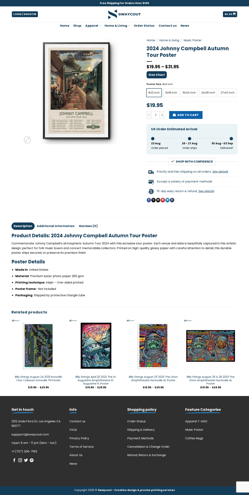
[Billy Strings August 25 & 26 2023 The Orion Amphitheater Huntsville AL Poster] (211, 346)
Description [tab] (23, 226)
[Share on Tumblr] (172, 200)
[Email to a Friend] (158, 200)
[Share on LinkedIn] (167, 200)
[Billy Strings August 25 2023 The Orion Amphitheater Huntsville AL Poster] (153, 346)
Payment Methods (140, 438)
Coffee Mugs (194, 438)
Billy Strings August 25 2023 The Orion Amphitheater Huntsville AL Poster (153, 378)
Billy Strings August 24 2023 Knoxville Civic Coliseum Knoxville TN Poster (38, 378)
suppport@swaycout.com (30, 434)
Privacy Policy (79, 438)
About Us (75, 455)
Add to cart (188, 115)
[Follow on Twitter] (26, 460)
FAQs (73, 430)
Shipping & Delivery (141, 430)
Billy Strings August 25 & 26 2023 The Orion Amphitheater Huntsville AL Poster (210, 380)
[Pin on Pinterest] (163, 200)
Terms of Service (81, 447)
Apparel (91, 26)
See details (220, 172)
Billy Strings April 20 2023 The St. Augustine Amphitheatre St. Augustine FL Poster (95, 380)
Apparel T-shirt (196, 421)
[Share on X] (153, 200)
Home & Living (116, 26)
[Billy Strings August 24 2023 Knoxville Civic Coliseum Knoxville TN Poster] (38, 346)
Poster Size (154, 84)
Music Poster (193, 40)
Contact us (168, 26)
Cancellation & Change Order (148, 447)
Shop (77, 26)
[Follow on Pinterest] (32, 460)
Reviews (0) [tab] (88, 226)
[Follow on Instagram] (20, 460)
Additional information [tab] (56, 226)
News (185, 26)
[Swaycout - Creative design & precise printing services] (124, 14)
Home (64, 26)
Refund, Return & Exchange (146, 455)
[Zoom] (27, 140)
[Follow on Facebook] (14, 460)
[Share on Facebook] (149, 200)
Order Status (144, 26)
